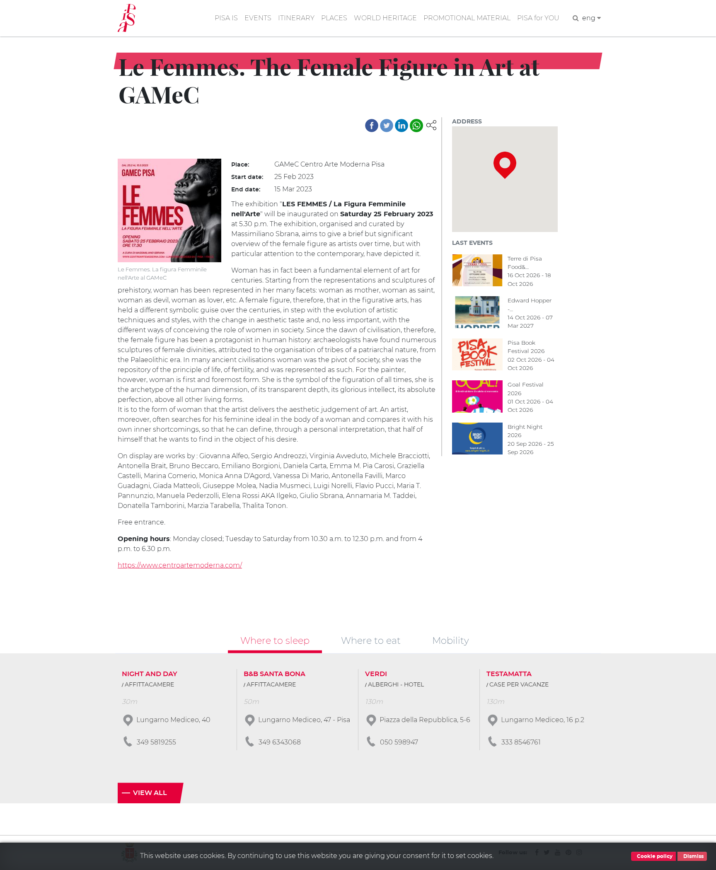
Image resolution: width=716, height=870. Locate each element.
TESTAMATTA (509, 674)
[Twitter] (386, 125)
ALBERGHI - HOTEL (396, 685)
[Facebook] (371, 125)
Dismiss (693, 856)
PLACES (334, 18)
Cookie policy (654, 856)
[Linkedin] (401, 125)
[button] (431, 124)
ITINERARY (296, 18)
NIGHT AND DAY (149, 674)
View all (150, 793)
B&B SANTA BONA (274, 674)
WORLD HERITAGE (385, 18)
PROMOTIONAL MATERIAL (466, 18)
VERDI (376, 674)
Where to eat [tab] (371, 640)
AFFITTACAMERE (149, 685)
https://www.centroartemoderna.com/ (180, 565)
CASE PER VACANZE (519, 685)
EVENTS (257, 18)
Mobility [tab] (450, 640)
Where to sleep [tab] (275, 640)
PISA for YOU (538, 18)
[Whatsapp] (416, 125)
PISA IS (226, 18)
